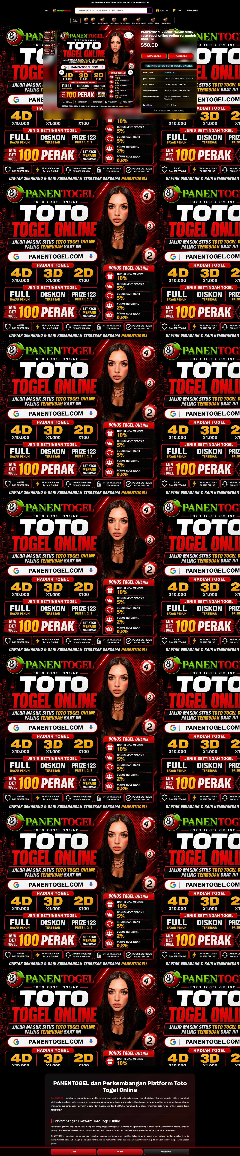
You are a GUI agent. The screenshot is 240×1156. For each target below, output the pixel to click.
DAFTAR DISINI (154, 56)
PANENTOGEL (58, 1098)
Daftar (120, 1152)
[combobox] (111, 10)
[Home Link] (62, 10)
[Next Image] (130, 72)
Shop (46, 10)
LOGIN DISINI (181, 56)
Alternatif (166, 1152)
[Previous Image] (61, 72)
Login (73, 1152)
